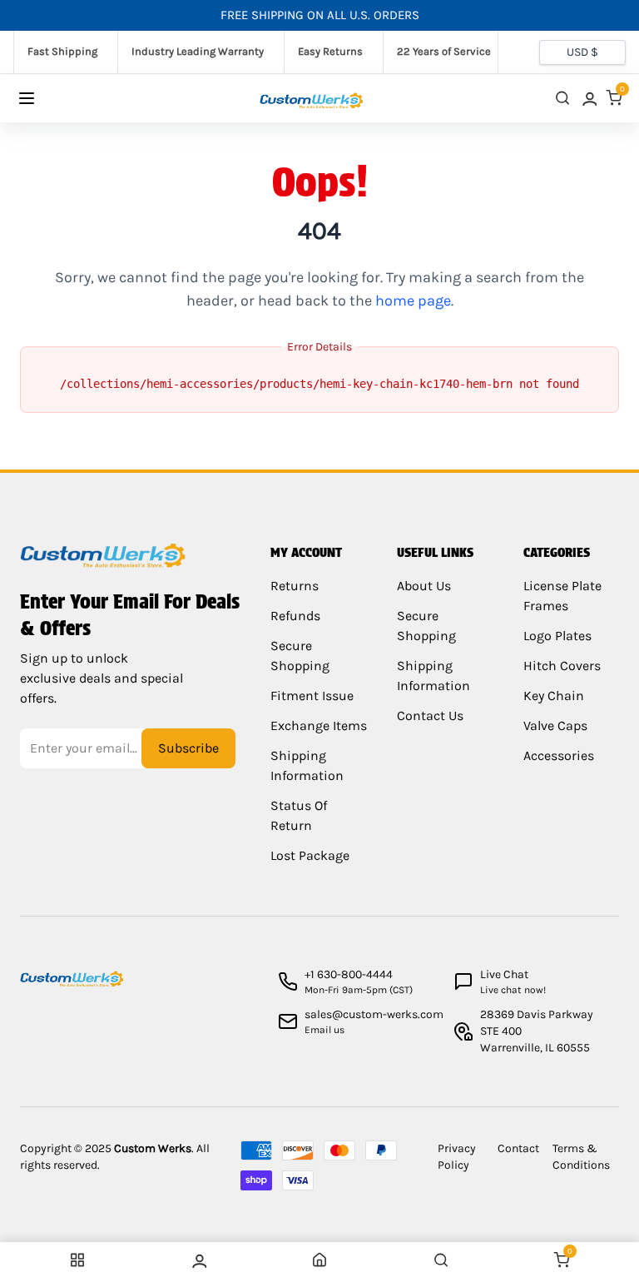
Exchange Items (318, 725)
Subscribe (188, 748)
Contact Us (430, 715)
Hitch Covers (562, 665)
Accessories (558, 755)
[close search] (562, 98)
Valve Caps (555, 725)
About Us (424, 586)
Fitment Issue (312, 695)
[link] (588, 98)
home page (413, 300)
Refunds (295, 616)
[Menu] (43, 98)
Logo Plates (557, 635)
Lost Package (309, 855)
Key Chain (553, 695)
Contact (518, 1148)
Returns (294, 586)
